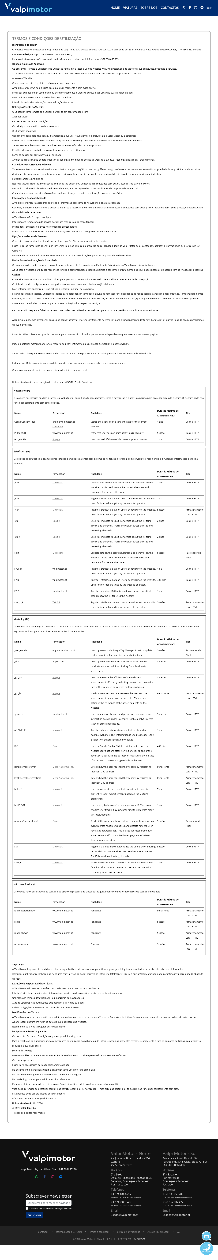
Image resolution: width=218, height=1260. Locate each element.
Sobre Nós (149, 7)
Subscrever (34, 1215)
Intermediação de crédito (68, 1231)
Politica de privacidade (128, 1231)
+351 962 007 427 (121, 1202)
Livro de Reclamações (158, 1231)
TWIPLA (56, 602)
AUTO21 (141, 1239)
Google (56, 439)
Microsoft (58, 482)
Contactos (170, 7)
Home (115, 7)
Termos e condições (98, 1231)
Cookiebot (87, 382)
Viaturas (130, 7)
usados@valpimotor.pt (124, 1215)
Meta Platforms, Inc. (63, 766)
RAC (178, 1231)
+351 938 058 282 (121, 1194)
